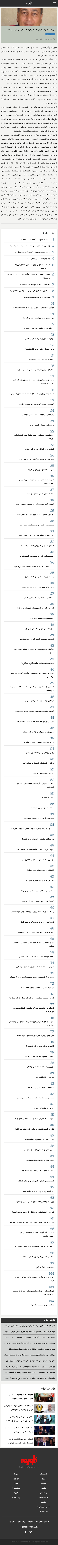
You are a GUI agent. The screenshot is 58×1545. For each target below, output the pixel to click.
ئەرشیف (11, 1521)
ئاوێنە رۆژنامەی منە (42, 1521)
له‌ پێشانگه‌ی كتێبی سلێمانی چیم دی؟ (39, 628)
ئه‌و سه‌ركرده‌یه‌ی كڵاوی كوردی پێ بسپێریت (37, 639)
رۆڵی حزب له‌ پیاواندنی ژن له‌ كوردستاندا (38, 731)
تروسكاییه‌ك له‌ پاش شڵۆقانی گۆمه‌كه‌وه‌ (38, 901)
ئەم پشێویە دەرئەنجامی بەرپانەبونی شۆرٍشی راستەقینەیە (36, 481)
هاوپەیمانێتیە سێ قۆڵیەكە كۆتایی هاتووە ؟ (36, 459)
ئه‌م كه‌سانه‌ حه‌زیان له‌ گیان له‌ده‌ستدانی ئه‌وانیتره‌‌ (34, 1118)
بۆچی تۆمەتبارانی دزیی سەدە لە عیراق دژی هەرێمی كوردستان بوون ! (33, 381)
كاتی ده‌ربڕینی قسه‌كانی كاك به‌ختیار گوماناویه (36, 932)
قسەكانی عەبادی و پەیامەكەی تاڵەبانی (34, 284)
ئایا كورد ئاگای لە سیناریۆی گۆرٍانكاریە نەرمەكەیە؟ (34, 514)
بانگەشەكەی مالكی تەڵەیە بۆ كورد (40, 493)
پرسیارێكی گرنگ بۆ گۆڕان (44, 1267)
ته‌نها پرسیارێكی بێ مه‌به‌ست (42, 807)
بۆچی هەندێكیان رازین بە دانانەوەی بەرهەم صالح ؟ (34, 566)
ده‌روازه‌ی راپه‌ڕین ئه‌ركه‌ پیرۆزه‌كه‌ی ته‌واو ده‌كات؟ (35, 1035)
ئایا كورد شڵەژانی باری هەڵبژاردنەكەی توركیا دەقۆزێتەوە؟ (32, 266)
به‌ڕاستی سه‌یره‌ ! (47, 797)
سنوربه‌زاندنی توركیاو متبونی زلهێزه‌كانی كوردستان (34, 1246)
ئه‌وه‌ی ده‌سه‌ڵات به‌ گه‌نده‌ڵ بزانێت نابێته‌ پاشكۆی (35, 966)
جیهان (43, 1483)
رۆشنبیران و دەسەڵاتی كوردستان (41, 359)
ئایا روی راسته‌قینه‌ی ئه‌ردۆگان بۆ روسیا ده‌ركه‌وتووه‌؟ (33, 1212)
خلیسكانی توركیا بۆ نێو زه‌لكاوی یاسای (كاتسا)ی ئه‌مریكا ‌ (32, 1222)
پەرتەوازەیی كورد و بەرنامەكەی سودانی (38, 414)
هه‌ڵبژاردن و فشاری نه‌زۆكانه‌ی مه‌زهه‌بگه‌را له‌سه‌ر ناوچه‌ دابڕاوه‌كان (32, 688)
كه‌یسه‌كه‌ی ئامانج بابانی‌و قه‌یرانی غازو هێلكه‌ (36, 1180)
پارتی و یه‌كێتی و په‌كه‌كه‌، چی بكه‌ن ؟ (39, 752)
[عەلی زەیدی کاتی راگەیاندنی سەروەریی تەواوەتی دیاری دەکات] (44, 1419)
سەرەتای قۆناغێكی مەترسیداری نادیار (39, 597)
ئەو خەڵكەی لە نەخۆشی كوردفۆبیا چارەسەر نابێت (34, 504)
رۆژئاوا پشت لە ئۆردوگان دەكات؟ (37, 258)
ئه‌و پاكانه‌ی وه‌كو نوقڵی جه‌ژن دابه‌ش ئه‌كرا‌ (37, 922)
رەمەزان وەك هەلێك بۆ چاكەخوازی (37, 297)
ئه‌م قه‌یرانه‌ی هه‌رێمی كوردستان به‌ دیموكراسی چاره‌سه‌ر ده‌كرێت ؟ (31, 1023)
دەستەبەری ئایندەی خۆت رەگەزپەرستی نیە (37, 524)
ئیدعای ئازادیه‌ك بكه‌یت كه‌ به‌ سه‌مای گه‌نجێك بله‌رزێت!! (32, 828)
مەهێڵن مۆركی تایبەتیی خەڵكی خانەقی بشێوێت (35, 369)
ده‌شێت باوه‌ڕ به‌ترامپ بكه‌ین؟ (43, 1304)
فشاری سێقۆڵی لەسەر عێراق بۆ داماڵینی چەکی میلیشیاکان (31, 1349)
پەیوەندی (21, 1521)
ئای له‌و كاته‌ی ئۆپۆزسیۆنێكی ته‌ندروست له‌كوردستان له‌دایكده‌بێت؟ (33, 1293)
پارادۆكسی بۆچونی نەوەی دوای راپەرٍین (38, 317)
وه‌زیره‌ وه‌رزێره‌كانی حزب (44, 1077)
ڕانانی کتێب (16, 1497)
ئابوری (16, 1483)
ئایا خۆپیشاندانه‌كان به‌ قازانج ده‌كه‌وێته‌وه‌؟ (37, 859)
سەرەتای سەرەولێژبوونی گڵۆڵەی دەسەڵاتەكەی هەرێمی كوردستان (28, 276)
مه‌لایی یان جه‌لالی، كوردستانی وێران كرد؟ (37, 890)
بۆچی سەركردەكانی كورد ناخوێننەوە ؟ (39, 349)
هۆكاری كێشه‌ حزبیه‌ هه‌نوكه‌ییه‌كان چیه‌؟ (38, 700)
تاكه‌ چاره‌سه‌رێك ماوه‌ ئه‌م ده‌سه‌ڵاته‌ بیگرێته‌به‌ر (35, 1097)
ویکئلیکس (43, 1492)
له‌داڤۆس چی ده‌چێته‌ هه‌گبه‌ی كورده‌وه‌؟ (38, 1191)
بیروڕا (16, 1474)
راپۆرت (16, 1492)
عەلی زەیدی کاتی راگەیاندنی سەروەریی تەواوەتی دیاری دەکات (30, 1337)
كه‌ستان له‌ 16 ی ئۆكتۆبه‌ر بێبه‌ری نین (39, 880)
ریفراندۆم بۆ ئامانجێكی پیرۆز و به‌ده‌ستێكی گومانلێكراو (32, 911)
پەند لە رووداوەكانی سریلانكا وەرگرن (39, 576)
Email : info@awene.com (29, 1467)
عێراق (43, 1478)
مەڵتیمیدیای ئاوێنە (43, 1506)
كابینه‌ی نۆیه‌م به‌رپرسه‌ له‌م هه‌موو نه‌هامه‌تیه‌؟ (35, 721)
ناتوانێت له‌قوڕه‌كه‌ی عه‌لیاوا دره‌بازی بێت (38, 1056)
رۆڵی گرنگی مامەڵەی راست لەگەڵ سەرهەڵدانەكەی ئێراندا (34, 437)
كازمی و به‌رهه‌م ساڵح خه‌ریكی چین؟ (40, 1046)
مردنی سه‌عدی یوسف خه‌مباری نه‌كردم (39, 742)
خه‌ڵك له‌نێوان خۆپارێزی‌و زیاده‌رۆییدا (40, 1160)
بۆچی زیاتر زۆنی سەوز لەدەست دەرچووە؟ (38, 587)
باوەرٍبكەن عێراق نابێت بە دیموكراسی (39, 338)
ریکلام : (28, 1527)
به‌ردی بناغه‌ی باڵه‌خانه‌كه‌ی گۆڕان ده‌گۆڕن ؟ (37, 663)
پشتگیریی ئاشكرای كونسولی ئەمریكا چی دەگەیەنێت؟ (29, 290)
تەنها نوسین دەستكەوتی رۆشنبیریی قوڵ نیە (32, 252)
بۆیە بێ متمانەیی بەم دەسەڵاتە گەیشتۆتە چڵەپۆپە (29, 245)
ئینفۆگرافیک (43, 1497)
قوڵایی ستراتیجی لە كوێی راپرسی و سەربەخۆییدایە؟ (33, 307)
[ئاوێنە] (29, 1460)
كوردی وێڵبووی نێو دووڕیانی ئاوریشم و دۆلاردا (35, 608)
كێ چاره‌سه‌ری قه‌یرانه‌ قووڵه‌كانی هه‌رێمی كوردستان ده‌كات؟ (33, 944)
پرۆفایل (43, 1488)
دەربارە (30, 1521)
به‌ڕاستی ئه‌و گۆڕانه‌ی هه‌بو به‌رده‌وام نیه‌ (38, 1170)
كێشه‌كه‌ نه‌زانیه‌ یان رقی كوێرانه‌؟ (41, 1087)
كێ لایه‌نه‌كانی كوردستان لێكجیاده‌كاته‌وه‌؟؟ (37, 987)
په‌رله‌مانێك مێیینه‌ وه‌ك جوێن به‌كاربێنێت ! (38, 839)
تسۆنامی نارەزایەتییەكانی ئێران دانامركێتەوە (36, 404)
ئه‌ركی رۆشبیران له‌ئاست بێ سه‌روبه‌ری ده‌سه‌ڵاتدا (34, 711)
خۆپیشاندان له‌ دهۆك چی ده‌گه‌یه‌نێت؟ (39, 1139)
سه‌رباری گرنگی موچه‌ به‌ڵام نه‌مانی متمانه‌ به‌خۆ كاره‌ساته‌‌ (32, 977)
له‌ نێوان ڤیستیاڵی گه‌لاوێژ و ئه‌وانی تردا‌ (38, 763)
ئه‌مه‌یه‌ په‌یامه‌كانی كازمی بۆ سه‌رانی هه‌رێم (36, 956)
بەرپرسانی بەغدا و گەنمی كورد (41, 425)
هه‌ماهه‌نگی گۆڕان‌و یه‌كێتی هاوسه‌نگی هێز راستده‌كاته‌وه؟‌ (37, 1234)
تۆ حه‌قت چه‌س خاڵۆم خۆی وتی (42, 618)
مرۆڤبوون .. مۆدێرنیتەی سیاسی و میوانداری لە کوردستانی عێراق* (29, 1354)
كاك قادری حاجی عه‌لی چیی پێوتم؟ (40, 870)
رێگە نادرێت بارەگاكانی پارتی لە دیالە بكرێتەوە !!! (35, 535)
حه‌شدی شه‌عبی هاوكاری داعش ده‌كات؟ (38, 1256)
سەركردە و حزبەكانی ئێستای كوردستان (39, 328)
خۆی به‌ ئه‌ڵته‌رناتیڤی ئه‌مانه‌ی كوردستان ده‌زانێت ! (34, 1129)
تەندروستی (44, 1511)
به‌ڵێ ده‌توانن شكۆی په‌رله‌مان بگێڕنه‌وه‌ (38, 1149)
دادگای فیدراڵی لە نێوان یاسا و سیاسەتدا (37, 545)
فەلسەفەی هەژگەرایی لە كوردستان (39, 449)
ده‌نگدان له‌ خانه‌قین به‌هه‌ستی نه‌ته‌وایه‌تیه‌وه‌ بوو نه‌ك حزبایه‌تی (32, 675)
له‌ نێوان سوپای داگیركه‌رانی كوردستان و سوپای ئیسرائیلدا (35, 785)
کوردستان (43, 1474)
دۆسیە (43, 1502)
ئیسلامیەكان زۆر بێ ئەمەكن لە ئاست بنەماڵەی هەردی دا (31, 393)
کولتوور (16, 1478)
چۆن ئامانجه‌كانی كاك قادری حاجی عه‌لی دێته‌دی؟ (35, 1201)
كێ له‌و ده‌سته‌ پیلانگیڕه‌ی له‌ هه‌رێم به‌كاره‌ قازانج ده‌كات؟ (31, 997)
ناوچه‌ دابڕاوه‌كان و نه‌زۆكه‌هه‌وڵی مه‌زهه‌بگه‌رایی (35, 849)
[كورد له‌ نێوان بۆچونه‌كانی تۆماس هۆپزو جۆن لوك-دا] (29, 17)
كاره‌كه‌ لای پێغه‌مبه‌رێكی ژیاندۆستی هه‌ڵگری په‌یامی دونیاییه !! (33, 1010)
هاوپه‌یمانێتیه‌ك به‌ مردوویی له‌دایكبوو (39, 818)
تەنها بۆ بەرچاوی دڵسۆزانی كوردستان (35, 239)
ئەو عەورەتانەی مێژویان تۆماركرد (41, 469)
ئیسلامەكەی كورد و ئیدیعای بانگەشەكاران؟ (37, 556)
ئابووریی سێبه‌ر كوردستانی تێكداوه (40, 1066)
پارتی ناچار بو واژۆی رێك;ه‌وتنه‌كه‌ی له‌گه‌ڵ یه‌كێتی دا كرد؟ (33, 1279)
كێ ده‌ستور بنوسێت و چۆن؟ (43, 773)
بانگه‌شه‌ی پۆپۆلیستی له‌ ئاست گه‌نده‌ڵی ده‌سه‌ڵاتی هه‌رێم (34, 651)
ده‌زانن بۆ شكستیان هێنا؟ (44, 1108)
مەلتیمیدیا (16, 1488)
